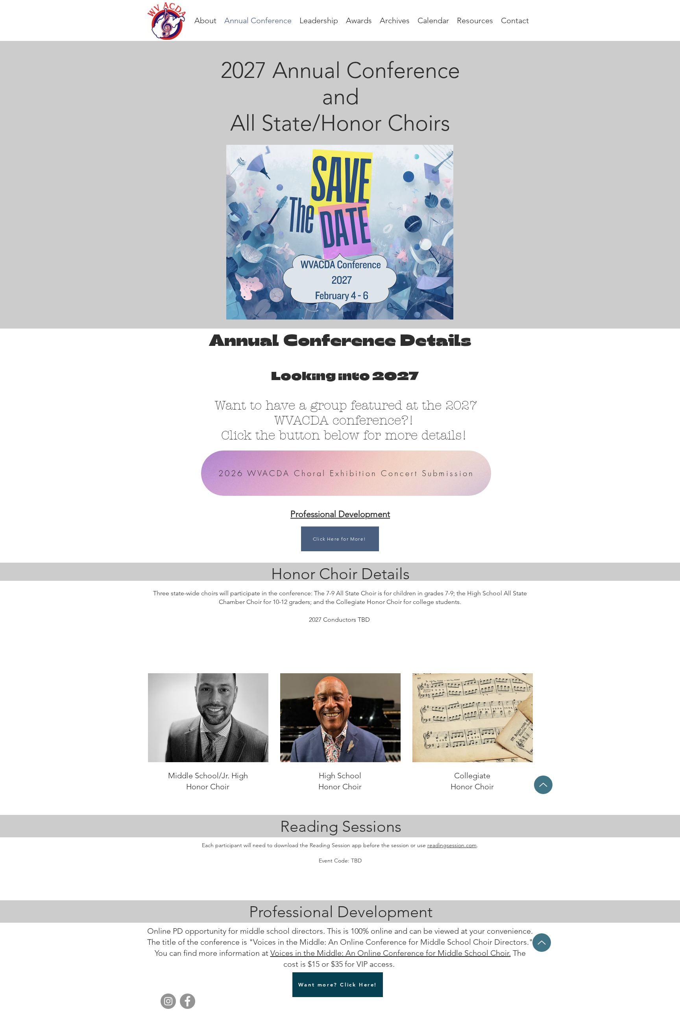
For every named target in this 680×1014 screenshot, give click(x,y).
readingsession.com (452, 845)
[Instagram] (168, 1001)
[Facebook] (187, 1001)
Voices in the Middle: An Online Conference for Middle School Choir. (390, 953)
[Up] (543, 785)
